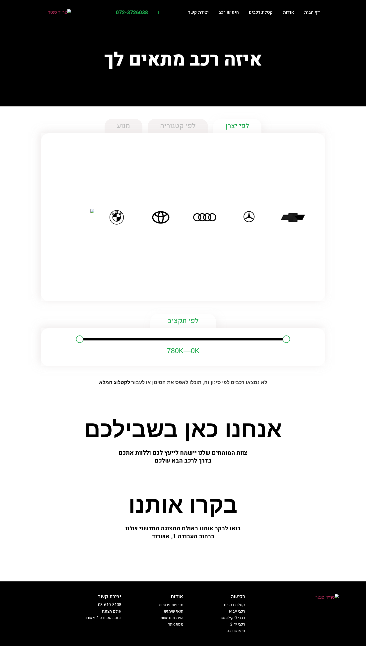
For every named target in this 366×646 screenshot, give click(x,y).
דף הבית (312, 12)
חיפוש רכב (229, 12)
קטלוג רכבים (261, 12)
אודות (288, 12)
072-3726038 (132, 12)
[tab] (237, 126)
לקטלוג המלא (114, 382)
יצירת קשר (198, 12)
